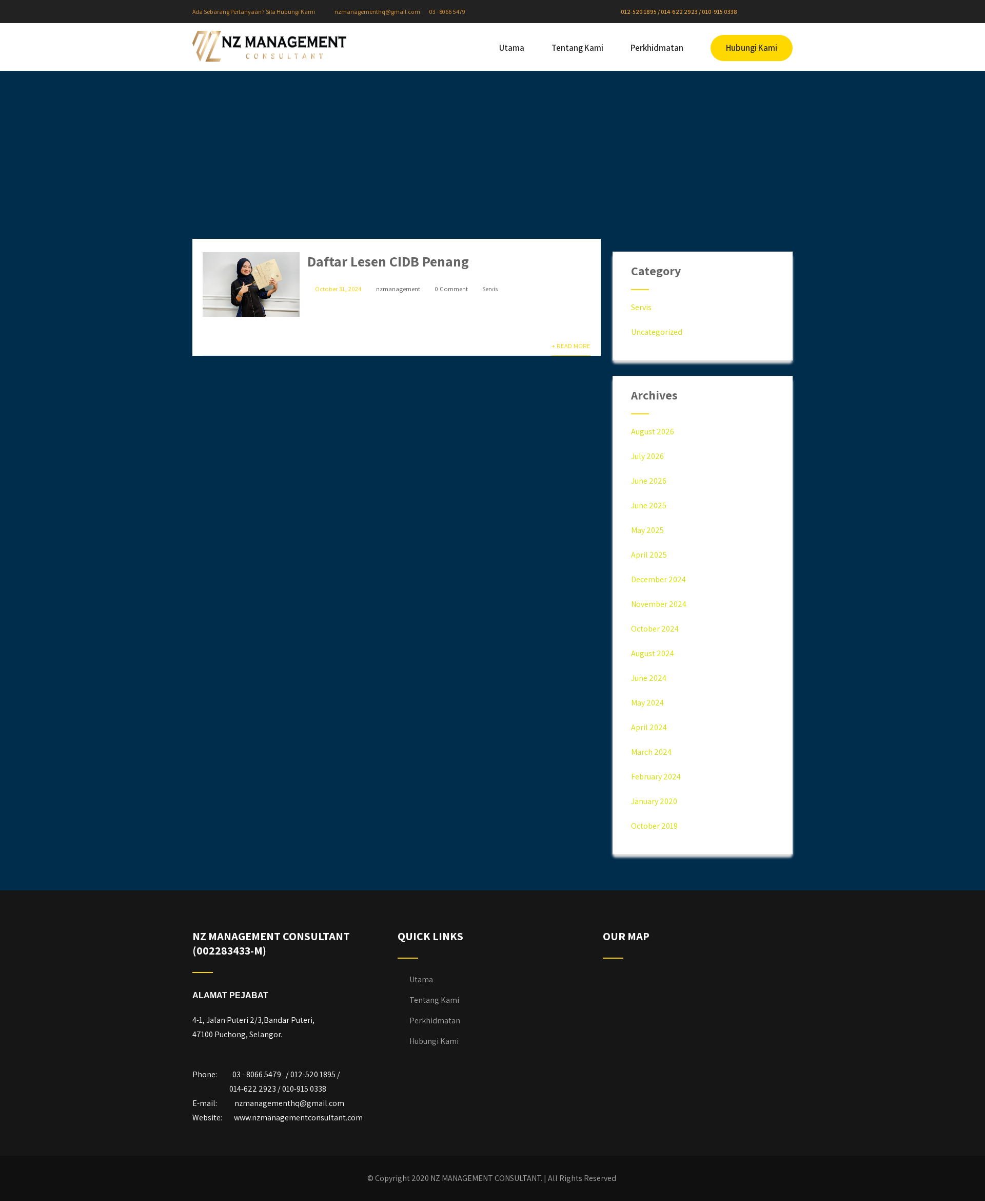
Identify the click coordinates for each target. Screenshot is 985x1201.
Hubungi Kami (751, 47)
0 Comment (451, 288)
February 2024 (656, 776)
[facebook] (760, 12)
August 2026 (652, 431)
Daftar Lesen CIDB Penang (388, 261)
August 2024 (652, 653)
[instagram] (768, 12)
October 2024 (655, 628)
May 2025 (647, 530)
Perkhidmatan (657, 47)
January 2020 (654, 801)
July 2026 (647, 456)
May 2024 (647, 702)
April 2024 (649, 727)
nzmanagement (398, 288)
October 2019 (654, 826)
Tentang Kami (577, 47)
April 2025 (649, 554)
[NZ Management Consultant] (269, 46)
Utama (511, 47)
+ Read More (570, 345)
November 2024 (658, 604)
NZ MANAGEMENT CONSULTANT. (486, 1178)
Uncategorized (656, 332)
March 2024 (651, 752)
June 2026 (648, 480)
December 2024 (658, 579)
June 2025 (648, 505)
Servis (490, 288)
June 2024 (648, 678)
